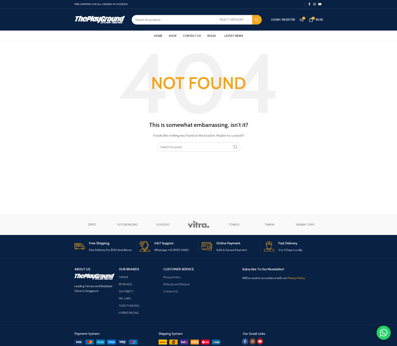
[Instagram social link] (314, 4)
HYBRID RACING (129, 313)
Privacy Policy (172, 277)
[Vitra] (198, 224)
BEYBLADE (125, 284)
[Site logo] (99, 19)
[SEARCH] (257, 20)
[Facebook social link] (309, 4)
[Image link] (106, 342)
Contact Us (170, 291)
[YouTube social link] (320, 4)
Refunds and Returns (176, 284)
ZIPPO (92, 224)
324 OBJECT (126, 291)
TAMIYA (269, 224)
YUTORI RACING (127, 224)
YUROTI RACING (129, 306)
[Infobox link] (103, 246)
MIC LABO (125, 298)
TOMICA (234, 224)
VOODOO (163, 224)
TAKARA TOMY (305, 224)
